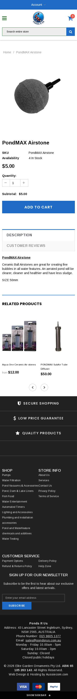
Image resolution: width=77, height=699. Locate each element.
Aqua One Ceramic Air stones (19, 364)
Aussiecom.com (57, 674)
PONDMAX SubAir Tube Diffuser (54, 366)
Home (7, 52)
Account (36, 4)
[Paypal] (54, 687)
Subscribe (17, 606)
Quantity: (9, 175)
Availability (10, 158)
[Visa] (23, 687)
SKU (5, 152)
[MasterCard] (39, 687)
